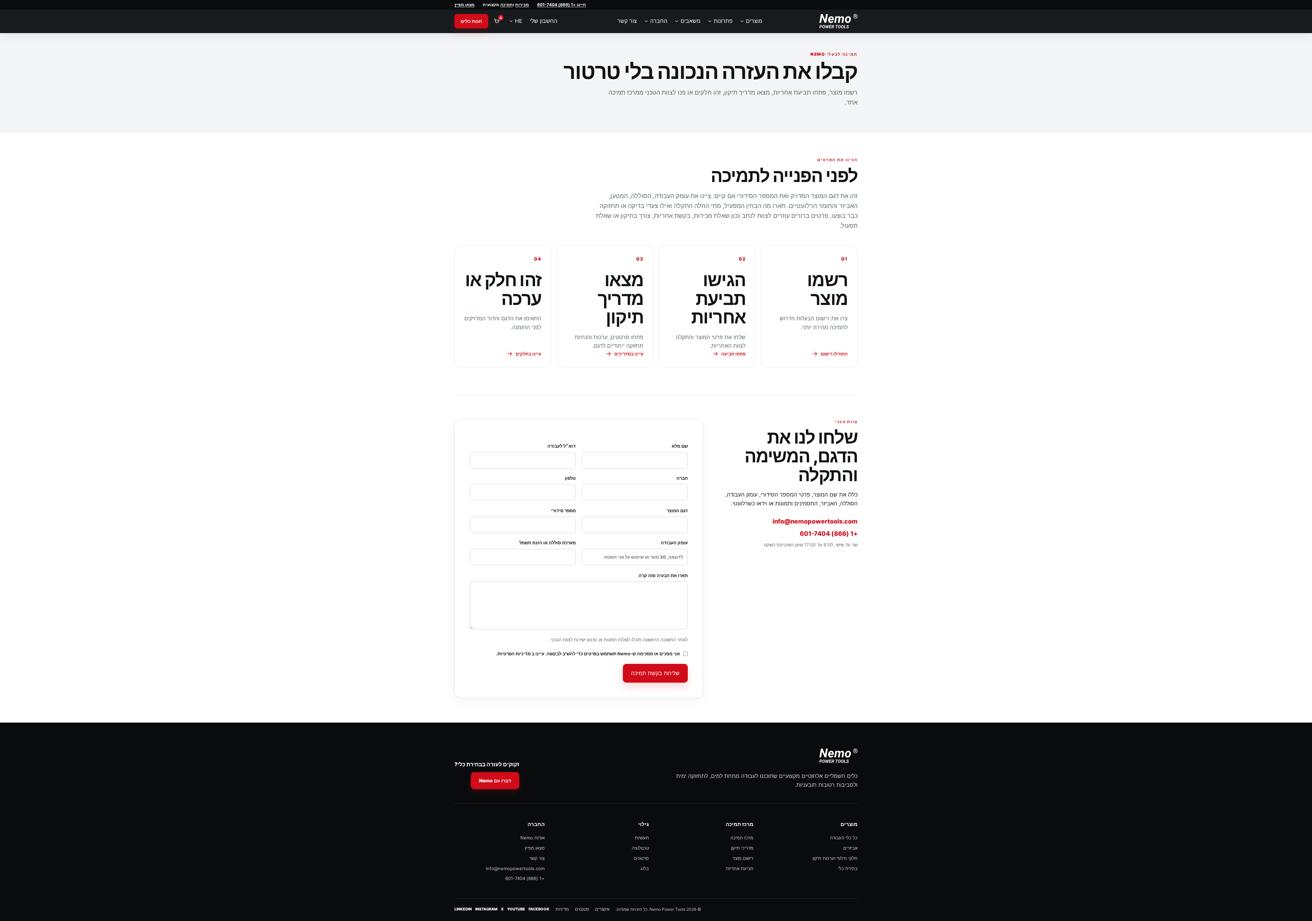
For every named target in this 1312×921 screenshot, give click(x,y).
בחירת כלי (848, 868)
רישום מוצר (743, 858)
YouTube (516, 908)
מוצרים (754, 20)
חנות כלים (471, 21)
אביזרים (850, 848)
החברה (658, 20)
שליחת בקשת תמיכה (655, 673)
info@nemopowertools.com (815, 521)
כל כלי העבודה (844, 837)
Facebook (539, 908)
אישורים (602, 909)
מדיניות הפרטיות (514, 653)
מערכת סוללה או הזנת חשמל (547, 542)
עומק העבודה (674, 542)
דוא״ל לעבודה (561, 446)
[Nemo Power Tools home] (838, 21)
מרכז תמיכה (741, 837)
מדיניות (562, 909)
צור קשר (627, 20)
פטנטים (582, 909)
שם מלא (680, 446)
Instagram (486, 908)
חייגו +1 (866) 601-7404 (561, 4)
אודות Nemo (532, 837)
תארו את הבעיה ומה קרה (663, 575)
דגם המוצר (677, 510)
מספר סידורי (563, 510)
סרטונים (641, 858)
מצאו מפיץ (464, 4)
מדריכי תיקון (742, 848)
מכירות (522, 4)
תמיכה (506, 4)
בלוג (645, 868)
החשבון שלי (543, 20)
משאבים (690, 20)
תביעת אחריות (739, 868)
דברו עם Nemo (495, 780)
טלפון (570, 478)
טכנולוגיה (640, 848)
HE (518, 20)
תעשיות (642, 837)
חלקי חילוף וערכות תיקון (835, 858)
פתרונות (723, 20)
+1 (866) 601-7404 (829, 533)
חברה (682, 478)
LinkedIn (463, 908)
